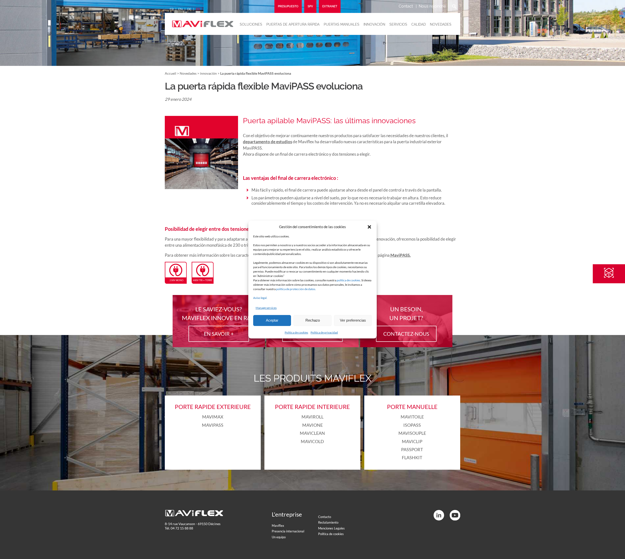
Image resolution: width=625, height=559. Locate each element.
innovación (208, 73)
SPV (310, 6)
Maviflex (278, 526)
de (189, 9)
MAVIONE (312, 425)
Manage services (266, 308)
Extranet (329, 6)
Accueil (170, 73)
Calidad (418, 24)
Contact (406, 6)
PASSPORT (412, 449)
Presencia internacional (288, 531)
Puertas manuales (341, 24)
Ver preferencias (353, 320)
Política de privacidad (324, 332)
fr (172, 9)
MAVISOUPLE (412, 433)
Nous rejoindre (432, 6)
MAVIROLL (312, 416)
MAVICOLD (312, 441)
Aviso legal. (260, 298)
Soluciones (251, 24)
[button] (369, 226)
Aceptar (272, 320)
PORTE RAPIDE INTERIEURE (312, 406)
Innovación (374, 24)
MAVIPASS (212, 425)
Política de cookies (296, 332)
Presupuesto (288, 6)
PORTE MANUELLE (412, 406)
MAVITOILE (412, 416)
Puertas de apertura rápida (293, 24)
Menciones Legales (331, 528)
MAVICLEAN (312, 433)
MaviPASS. (400, 255)
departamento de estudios (267, 141)
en (180, 9)
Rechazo (312, 320)
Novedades (440, 24)
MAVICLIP (412, 441)
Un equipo (279, 537)
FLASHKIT (412, 457)
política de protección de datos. (296, 289)
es (198, 9)
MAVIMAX (212, 416)
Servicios (398, 24)
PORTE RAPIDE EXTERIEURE (213, 406)
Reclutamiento (328, 522)
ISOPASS (412, 425)
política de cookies (348, 280)
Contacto (324, 517)
